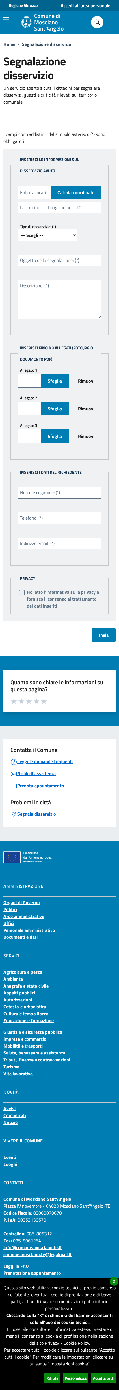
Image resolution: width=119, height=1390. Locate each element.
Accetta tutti (103, 1378)
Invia (104, 635)
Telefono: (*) (31, 517)
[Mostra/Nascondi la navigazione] (6, 19)
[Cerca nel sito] (97, 22)
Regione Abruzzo (23, 5)
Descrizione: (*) (34, 285)
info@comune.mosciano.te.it (32, 1247)
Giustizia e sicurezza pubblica (32, 1032)
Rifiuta (52, 1378)
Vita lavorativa (18, 1073)
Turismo (11, 1066)
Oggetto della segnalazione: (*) (49, 260)
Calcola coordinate (75, 192)
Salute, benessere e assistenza (34, 1052)
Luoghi (10, 1164)
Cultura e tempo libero (26, 1013)
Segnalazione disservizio (46, 44)
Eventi (9, 1157)
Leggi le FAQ (16, 1265)
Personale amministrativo (29, 930)
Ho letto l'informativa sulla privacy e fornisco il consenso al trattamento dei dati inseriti (63, 599)
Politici (10, 909)
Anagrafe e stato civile (26, 985)
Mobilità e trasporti (23, 1045)
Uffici (8, 923)
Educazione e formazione (28, 1020)
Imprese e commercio (25, 1038)
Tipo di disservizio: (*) (38, 227)
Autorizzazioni (17, 999)
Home (9, 44)
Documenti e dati (20, 937)
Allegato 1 (28, 370)
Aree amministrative (23, 916)
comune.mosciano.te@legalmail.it (37, 1254)
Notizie (10, 1122)
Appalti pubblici (19, 992)
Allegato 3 (28, 425)
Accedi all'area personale (85, 5)
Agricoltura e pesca (22, 971)
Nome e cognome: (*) (40, 492)
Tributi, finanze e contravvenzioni (36, 1059)
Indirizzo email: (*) (37, 543)
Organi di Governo (21, 902)
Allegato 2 (28, 398)
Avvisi (9, 1108)
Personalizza (76, 1378)
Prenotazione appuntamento (32, 1272)
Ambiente (13, 978)
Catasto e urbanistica (24, 1006)
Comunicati (14, 1115)
